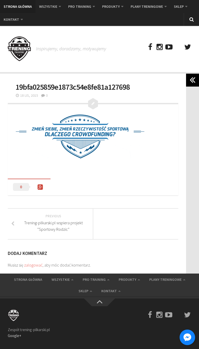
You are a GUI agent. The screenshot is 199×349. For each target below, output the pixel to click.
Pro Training (79, 6)
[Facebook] (150, 47)
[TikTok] (178, 47)
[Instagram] (159, 47)
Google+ (14, 335)
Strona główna (18, 6)
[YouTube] (169, 47)
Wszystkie (48, 6)
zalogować (33, 265)
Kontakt (11, 19)
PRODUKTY (111, 6)
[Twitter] (187, 47)
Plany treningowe (147, 6)
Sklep (179, 6)
